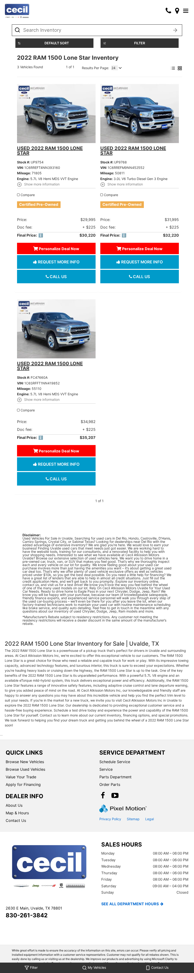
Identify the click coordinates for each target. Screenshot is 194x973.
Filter (139, 43)
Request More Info (58, 262)
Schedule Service (114, 761)
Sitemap (133, 819)
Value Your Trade (21, 777)
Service (106, 769)
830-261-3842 (27, 915)
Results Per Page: (95, 68)
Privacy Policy (110, 819)
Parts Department (115, 777)
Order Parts (109, 784)
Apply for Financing (23, 784)
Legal (149, 819)
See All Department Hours (130, 903)
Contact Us (16, 820)
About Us (14, 805)
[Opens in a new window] (177, 10)
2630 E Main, (34, 908)
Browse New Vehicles (25, 761)
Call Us (58, 276)
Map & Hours (17, 813)
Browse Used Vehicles (25, 769)
